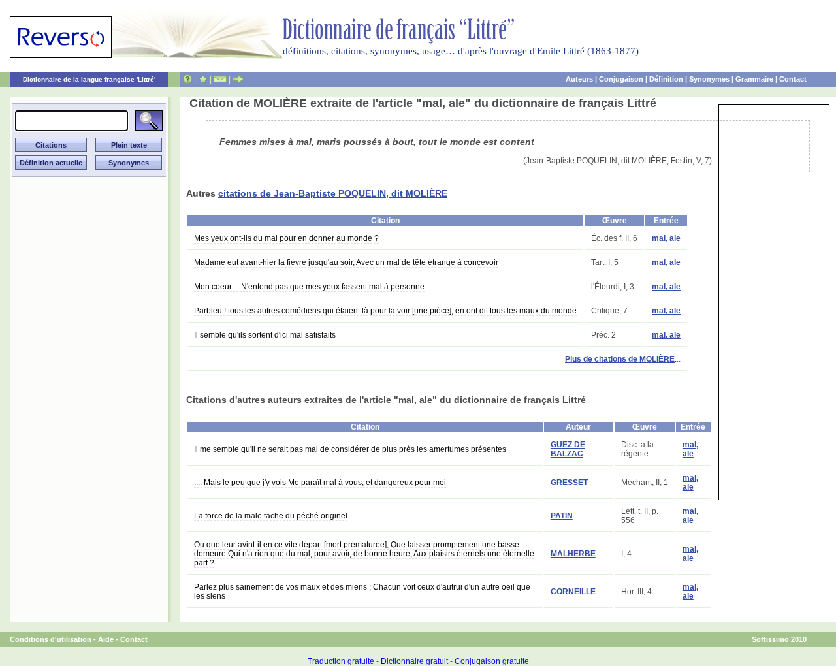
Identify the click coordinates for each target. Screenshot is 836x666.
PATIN (562, 515)
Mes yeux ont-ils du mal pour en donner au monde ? (286, 238)
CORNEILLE (573, 591)
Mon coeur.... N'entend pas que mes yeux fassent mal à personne (309, 286)
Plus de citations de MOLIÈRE (620, 359)
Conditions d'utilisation (50, 639)
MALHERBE (573, 553)
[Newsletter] (220, 79)
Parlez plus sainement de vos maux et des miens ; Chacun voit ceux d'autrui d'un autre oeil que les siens (362, 591)
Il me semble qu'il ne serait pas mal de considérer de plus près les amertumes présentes (350, 449)
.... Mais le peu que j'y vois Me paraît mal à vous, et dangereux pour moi (320, 482)
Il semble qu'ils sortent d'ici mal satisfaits (265, 335)
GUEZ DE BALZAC (568, 449)
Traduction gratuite (341, 661)
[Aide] (187, 79)
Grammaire (754, 79)
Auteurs (579, 79)
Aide (106, 639)
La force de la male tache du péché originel (270, 515)
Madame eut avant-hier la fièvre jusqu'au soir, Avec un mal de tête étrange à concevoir (346, 262)
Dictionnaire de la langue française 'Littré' (89, 79)
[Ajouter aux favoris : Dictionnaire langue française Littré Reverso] (203, 79)
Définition (666, 79)
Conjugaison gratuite (492, 661)
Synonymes (709, 79)
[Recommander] (238, 79)
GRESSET (569, 482)
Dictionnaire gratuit (414, 661)
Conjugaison (621, 79)
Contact (793, 79)
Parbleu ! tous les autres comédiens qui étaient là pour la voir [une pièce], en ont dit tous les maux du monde (385, 310)
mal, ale (666, 238)
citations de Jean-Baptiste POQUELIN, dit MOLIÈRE (332, 193)
